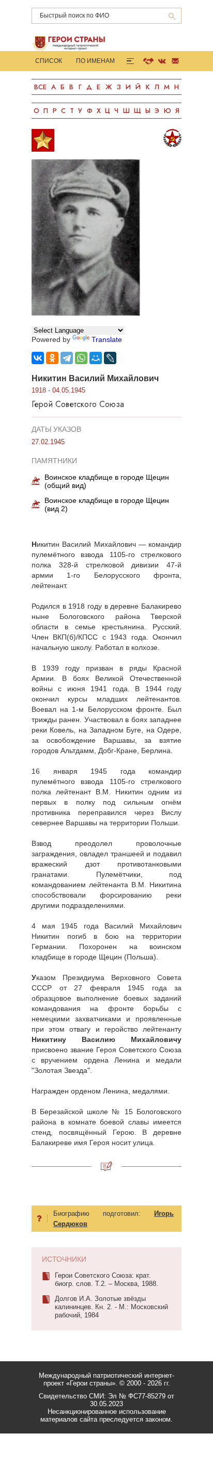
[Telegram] (66, 358)
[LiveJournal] (110, 358)
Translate (107, 339)
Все (40, 87)
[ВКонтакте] (38, 358)
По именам (95, 60)
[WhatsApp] (81, 358)
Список (48, 60)
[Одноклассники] (52, 358)
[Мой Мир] (95, 358)
